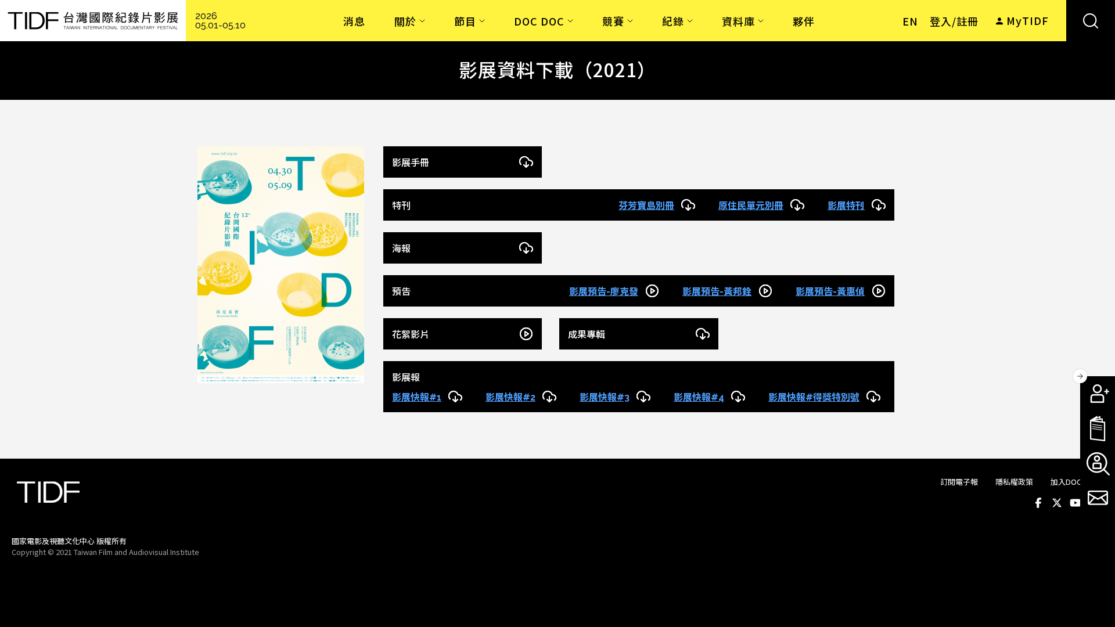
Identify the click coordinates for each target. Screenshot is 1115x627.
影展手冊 (410, 162)
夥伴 (804, 21)
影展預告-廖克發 (603, 291)
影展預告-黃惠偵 (830, 291)
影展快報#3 (605, 397)
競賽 (613, 21)
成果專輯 (586, 334)
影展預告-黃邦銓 (716, 291)
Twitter (1057, 502)
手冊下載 (1097, 428)
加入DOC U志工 (1077, 481)
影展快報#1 (416, 397)
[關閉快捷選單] (1080, 376)
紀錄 (673, 21)
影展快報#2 (510, 397)
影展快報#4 (699, 397)
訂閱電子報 (959, 481)
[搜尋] (1090, 20)
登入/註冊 (954, 20)
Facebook (1038, 502)
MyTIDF (1027, 20)
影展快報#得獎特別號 (813, 397)
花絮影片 (410, 334)
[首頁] (92, 21)
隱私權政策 (1014, 481)
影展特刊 (846, 205)
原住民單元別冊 (750, 205)
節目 (465, 21)
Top (1092, 551)
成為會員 (1097, 393)
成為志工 (1097, 463)
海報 (401, 248)
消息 (354, 21)
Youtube (1075, 502)
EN (910, 20)
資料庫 (738, 21)
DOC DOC (539, 21)
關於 (405, 21)
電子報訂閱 (1097, 498)
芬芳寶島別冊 (646, 205)
